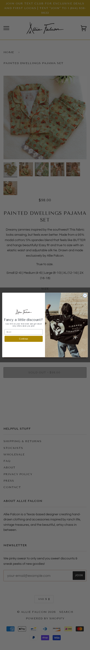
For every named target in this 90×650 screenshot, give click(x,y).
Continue (23, 339)
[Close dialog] (85, 295)
